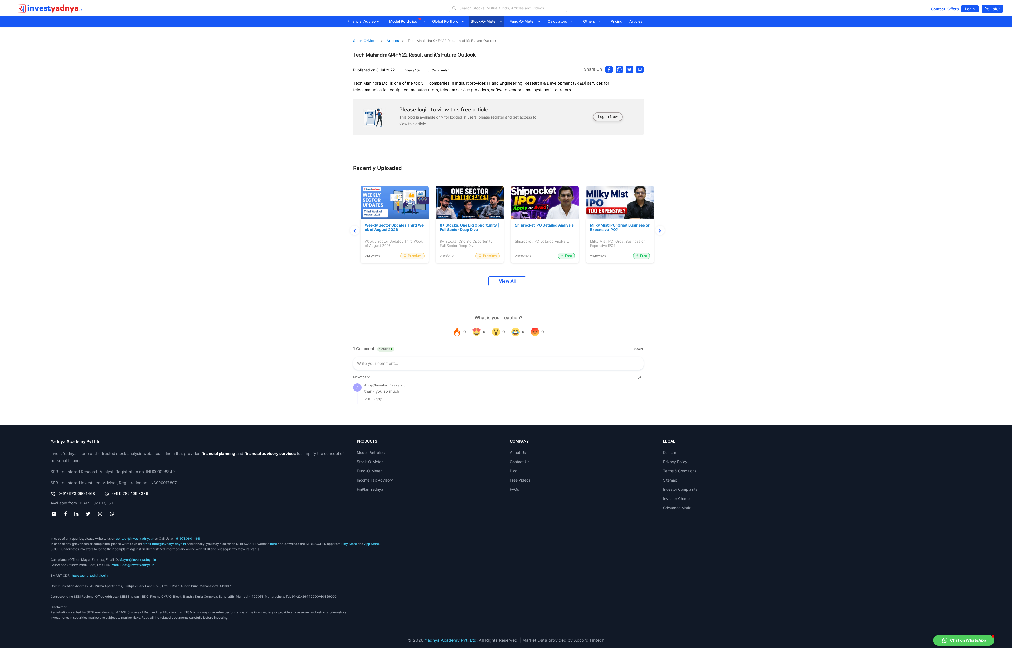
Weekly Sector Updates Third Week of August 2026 (394, 227)
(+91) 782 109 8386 (130, 493)
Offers (953, 9)
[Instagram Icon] (100, 514)
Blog (514, 471)
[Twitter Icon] (88, 514)
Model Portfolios (403, 21)
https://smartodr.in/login (90, 575)
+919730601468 (187, 539)
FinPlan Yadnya (370, 489)
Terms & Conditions (679, 471)
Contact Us (519, 461)
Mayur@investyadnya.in (137, 560)
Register (992, 8)
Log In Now (608, 116)
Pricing (616, 21)
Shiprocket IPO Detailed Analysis (544, 225)
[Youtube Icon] (54, 514)
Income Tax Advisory (375, 480)
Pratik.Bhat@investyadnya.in (132, 565)
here (273, 544)
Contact (938, 9)
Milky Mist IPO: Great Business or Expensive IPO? (620, 227)
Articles (636, 21)
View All (507, 281)
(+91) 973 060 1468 (77, 493)
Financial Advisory (363, 21)
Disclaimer (672, 452)
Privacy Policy (675, 461)
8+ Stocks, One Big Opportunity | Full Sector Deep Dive (469, 227)
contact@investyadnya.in (135, 539)
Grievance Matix (677, 507)
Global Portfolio (446, 21)
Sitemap (670, 480)
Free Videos (520, 480)
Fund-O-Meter (524, 21)
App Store (371, 544)
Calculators (559, 21)
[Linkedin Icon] (76, 514)
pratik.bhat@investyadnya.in (164, 544)
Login (970, 9)
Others (590, 21)
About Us (518, 452)
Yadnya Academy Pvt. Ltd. (451, 640)
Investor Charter (677, 498)
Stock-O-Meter (485, 21)
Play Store (349, 544)
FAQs (514, 489)
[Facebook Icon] (65, 514)
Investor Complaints (680, 489)
